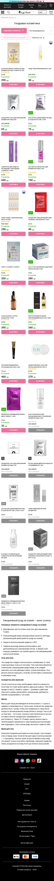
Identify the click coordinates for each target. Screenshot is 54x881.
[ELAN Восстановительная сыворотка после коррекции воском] (13, 538)
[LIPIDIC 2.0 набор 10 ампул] (13, 251)
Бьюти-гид (31, 6)
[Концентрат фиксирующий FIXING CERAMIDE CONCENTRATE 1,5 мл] (40, 202)
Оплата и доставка (7, 6)
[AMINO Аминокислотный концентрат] (40, 493)
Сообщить (40, 430)
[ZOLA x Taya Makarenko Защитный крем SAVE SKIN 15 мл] (40, 251)
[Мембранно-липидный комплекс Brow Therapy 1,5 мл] (13, 399)
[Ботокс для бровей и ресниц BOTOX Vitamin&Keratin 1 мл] (40, 448)
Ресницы (27, 805)
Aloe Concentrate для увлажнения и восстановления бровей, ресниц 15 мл (39, 416)
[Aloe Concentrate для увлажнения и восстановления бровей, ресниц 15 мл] (40, 399)
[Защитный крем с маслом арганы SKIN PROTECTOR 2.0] (40, 349)
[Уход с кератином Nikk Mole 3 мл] (40, 53)
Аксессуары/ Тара (27, 836)
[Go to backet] (51, 12)
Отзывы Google (21, 6)
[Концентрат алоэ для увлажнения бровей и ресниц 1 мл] (13, 448)
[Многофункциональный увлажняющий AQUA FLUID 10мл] (40, 300)
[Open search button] (8, 12)
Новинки (27, 779)
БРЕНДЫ (27, 794)
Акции (27, 784)
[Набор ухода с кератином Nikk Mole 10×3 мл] (13, 202)
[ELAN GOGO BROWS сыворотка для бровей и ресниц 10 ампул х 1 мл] (13, 53)
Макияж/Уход (27, 831)
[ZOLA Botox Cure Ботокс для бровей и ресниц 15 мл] (40, 151)
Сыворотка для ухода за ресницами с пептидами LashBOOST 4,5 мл (10, 168)
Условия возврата (24, 870)
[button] (13, 85)
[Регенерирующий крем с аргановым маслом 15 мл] (13, 349)
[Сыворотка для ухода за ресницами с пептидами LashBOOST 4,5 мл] (13, 151)
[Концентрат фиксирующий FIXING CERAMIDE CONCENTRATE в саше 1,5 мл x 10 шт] (40, 538)
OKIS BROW (5, 124)
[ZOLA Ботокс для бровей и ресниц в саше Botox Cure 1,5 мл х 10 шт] (13, 493)
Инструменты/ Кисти (27, 822)
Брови (27, 800)
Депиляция (27, 815)
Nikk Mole (31, 74)
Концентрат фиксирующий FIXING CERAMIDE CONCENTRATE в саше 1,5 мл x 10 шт (40, 556)
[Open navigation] (2, 12)
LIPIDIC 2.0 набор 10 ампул (10, 267)
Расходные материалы (27, 826)
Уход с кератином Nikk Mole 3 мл (39, 68)
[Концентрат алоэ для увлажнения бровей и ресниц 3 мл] (13, 102)
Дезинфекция (27, 843)
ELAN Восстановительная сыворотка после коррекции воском (11, 556)
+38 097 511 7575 (27, 768)
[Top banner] (27, 1)
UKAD (35, 870)
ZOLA (30, 124)
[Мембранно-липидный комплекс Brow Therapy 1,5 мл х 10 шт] (13, 585)
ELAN (3, 74)
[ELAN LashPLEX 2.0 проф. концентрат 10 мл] (13, 300)
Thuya (3, 371)
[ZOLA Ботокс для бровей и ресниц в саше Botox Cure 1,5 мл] (40, 102)
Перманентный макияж (27, 810)
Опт (27, 789)
